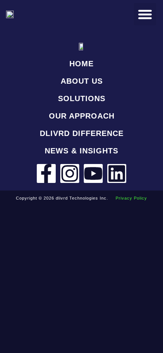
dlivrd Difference (82, 133)
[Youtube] (93, 173)
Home (81, 63)
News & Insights (81, 151)
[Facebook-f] (46, 173)
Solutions (81, 98)
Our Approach (81, 116)
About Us (82, 81)
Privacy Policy (131, 198)
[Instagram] (69, 173)
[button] (145, 14)
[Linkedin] (116, 173)
